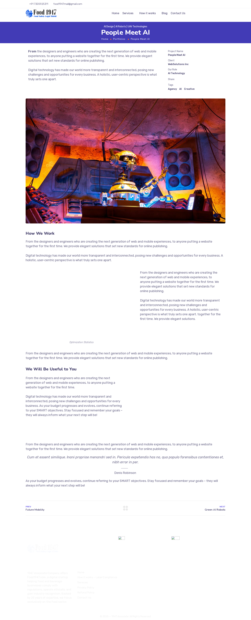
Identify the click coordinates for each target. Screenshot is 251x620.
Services (127, 13)
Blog (165, 13)
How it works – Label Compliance (97, 577)
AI (180, 89)
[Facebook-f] (34, 611)
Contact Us (178, 13)
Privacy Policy (85, 587)
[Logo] (41, 13)
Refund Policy (86, 592)
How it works (147, 13)
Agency (172, 89)
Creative (189, 89)
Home (115, 13)
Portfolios (119, 39)
